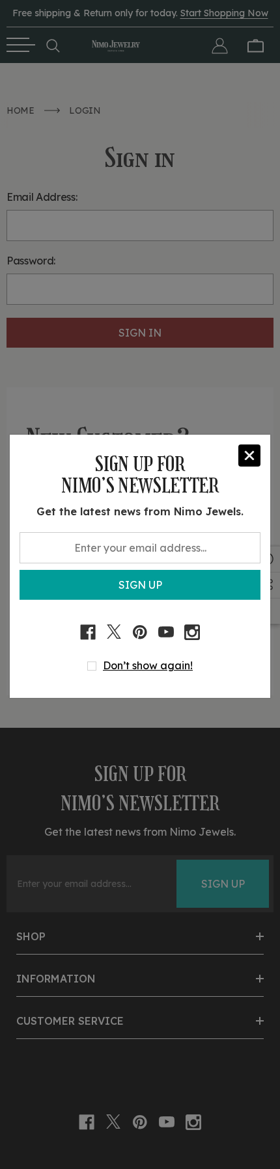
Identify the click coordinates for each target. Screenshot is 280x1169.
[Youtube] (166, 632)
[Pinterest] (140, 632)
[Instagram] (192, 632)
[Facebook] (88, 632)
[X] (114, 632)
